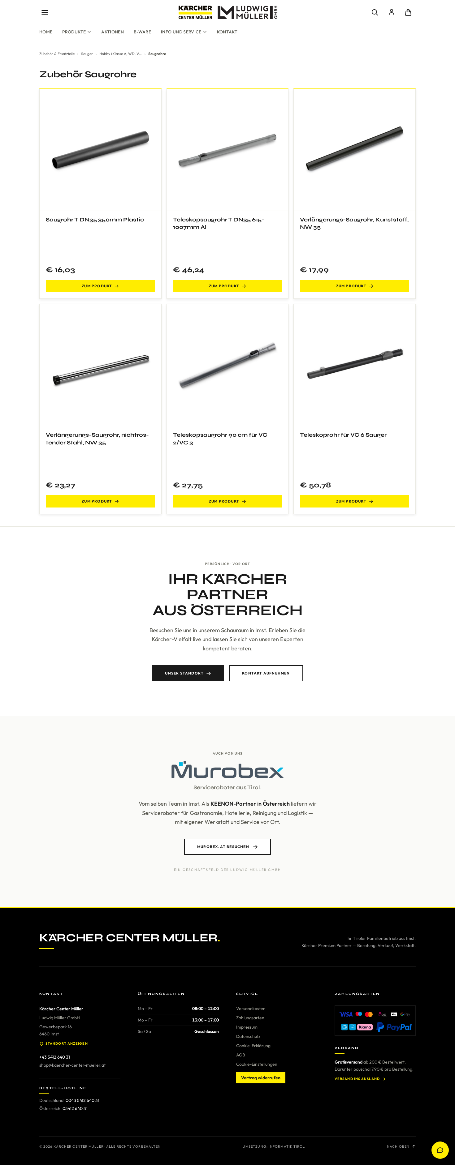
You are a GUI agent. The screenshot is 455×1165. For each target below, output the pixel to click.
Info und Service (181, 32)
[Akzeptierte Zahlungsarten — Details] (375, 1020)
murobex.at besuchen (223, 846)
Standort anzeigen (67, 1043)
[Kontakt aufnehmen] (440, 1150)
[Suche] (374, 12)
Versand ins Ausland (357, 1079)
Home (45, 32)
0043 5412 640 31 (82, 1100)
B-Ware (142, 32)
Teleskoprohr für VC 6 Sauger (343, 434)
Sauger (87, 53)
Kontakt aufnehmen (266, 673)
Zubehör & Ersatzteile (57, 53)
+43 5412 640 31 (54, 1057)
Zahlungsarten (250, 1018)
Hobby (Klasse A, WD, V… (120, 53)
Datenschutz (248, 1036)
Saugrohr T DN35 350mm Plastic (95, 219)
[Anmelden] (391, 12)
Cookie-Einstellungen (256, 1064)
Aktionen (112, 32)
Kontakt (227, 32)
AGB (240, 1055)
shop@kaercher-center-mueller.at (72, 1065)
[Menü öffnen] (45, 12)
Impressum (247, 1027)
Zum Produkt (97, 286)
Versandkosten (251, 1008)
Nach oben (398, 1146)
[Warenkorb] (408, 12)
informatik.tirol (287, 1146)
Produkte (74, 32)
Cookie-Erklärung (253, 1045)
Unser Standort (184, 673)
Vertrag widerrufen (260, 1078)
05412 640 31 (75, 1108)
